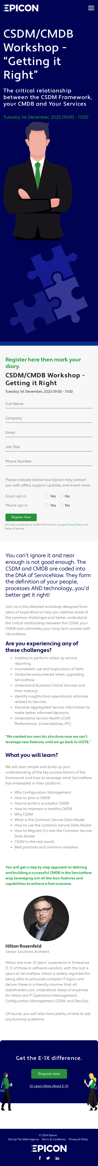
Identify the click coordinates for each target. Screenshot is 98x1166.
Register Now (21, 517)
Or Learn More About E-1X (49, 1086)
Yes (53, 496)
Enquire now (49, 1074)
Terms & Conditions (54, 1139)
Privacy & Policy (78, 1139)
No (67, 496)
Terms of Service (14, 528)
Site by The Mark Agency (23, 1139)
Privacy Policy (74, 524)
